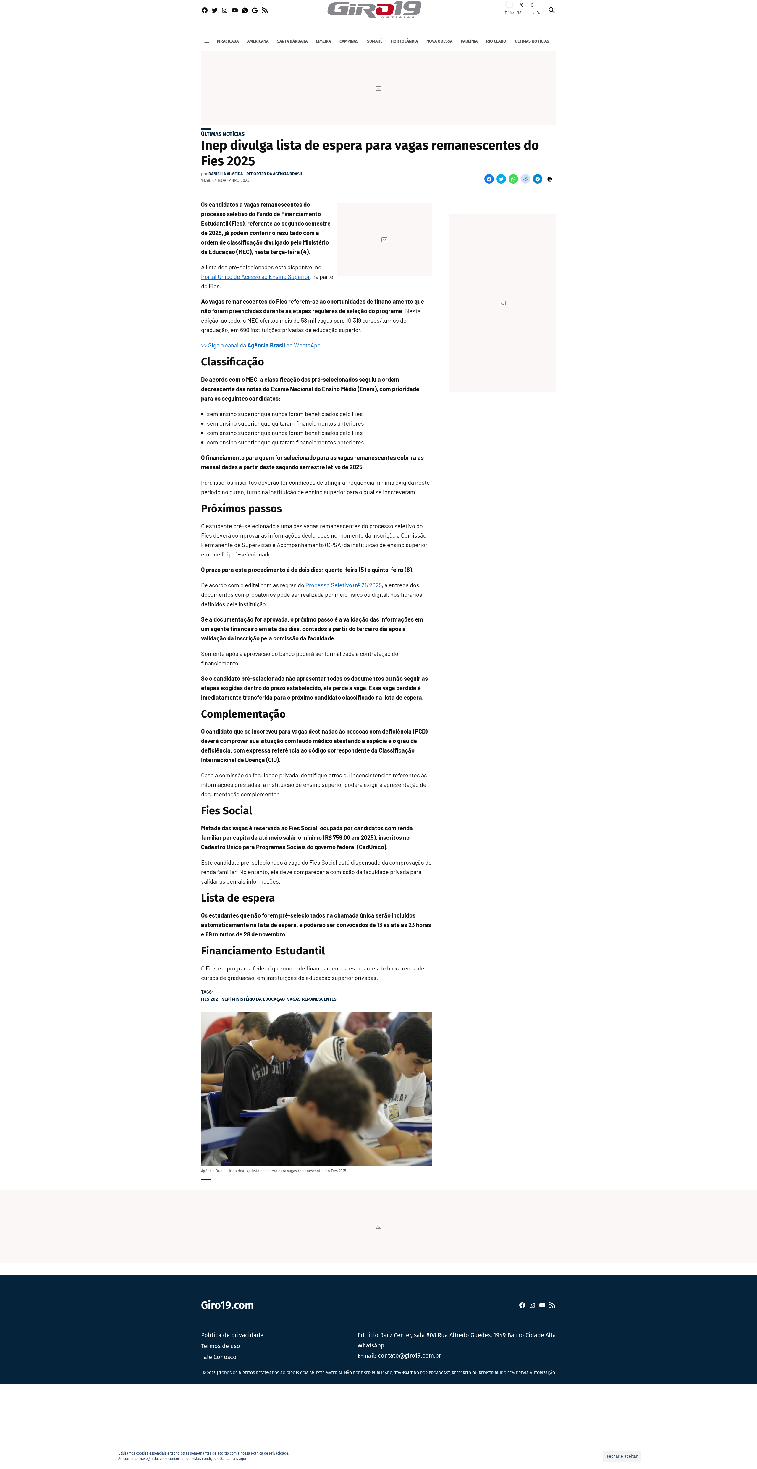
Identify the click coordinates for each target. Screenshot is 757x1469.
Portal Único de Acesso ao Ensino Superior (255, 276)
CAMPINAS (348, 41)
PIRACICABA (228, 41)
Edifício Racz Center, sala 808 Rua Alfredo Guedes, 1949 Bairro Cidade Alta (457, 1335)
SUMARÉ (374, 41)
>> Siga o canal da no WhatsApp (261, 345)
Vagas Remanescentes (312, 999)
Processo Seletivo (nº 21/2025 (343, 584)
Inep (224, 999)
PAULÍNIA (469, 41)
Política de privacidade (232, 1335)
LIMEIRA (323, 41)
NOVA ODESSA (439, 41)
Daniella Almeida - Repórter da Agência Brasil (255, 174)
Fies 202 (209, 999)
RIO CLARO (496, 41)
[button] (489, 179)
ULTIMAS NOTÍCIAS (532, 41)
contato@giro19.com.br (409, 1355)
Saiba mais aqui (233, 1459)
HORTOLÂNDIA (404, 41)
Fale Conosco (219, 1356)
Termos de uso (220, 1346)
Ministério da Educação (258, 999)
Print (549, 179)
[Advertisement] (177, 1425)
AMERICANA (257, 41)
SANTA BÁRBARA (292, 41)
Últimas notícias (223, 134)
